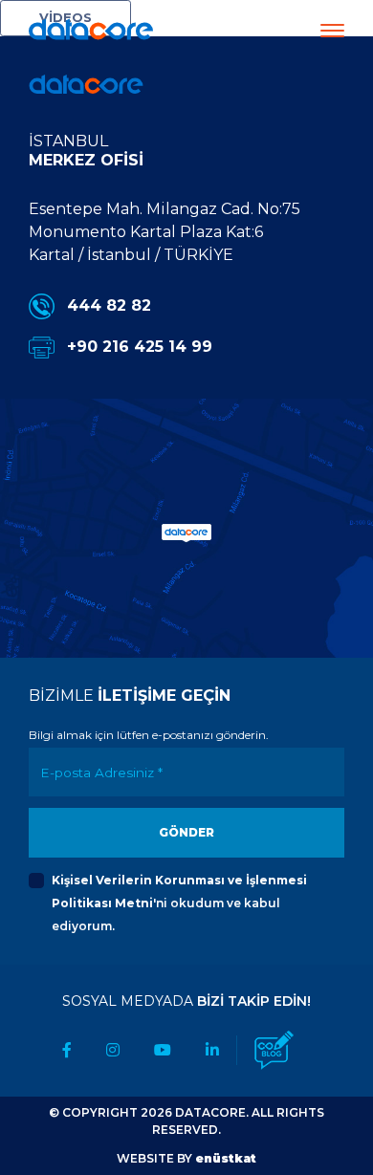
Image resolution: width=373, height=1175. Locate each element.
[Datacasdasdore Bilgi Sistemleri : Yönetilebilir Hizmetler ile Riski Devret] (86, 84)
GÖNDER (186, 832)
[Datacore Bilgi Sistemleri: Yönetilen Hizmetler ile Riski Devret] (91, 27)
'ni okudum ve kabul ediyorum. (179, 903)
